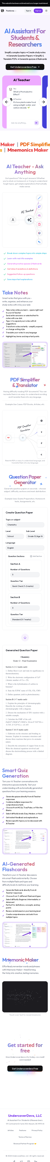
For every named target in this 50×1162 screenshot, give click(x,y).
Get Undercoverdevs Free (23, 67)
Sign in (28, 11)
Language (10, 543)
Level (8, 531)
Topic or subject (13, 519)
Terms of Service (25, 1137)
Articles (11, 1130)
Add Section (37, 556)
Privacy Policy (37, 1130)
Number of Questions (20, 569)
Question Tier (16, 581)
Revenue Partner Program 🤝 (25, 1144)
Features (10, 11)
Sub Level (30, 531)
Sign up (38, 11)
